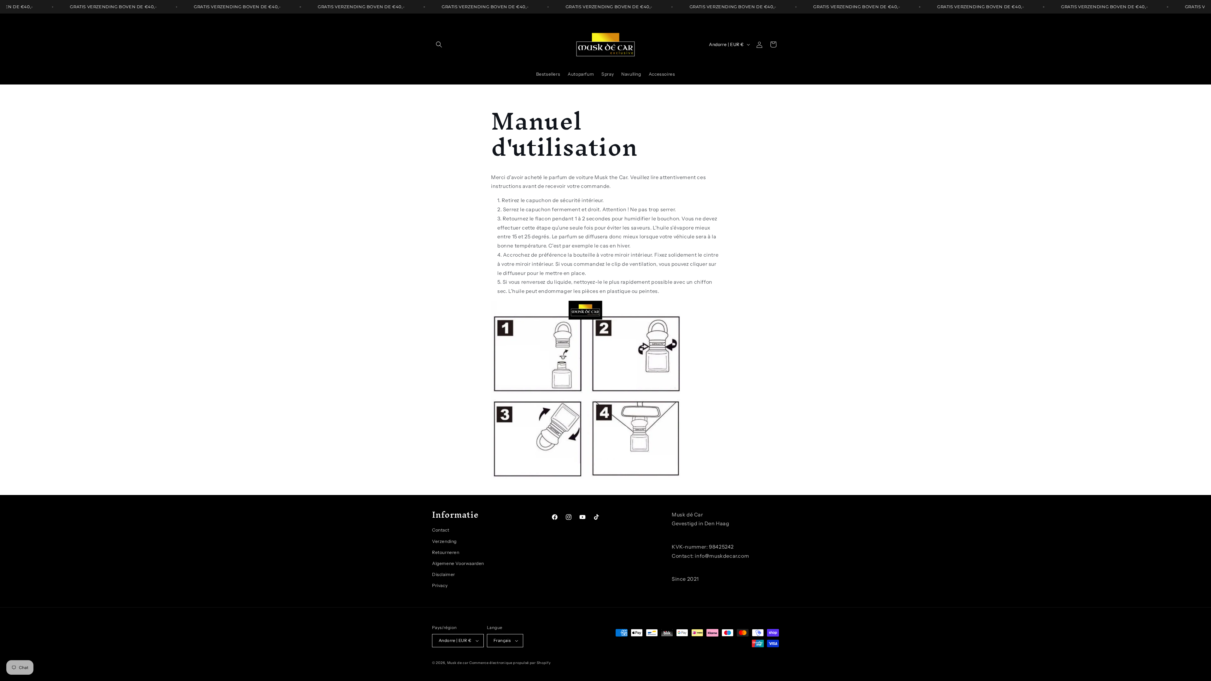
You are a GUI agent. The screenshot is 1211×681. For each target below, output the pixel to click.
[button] (439, 44)
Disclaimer (443, 575)
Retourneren (445, 552)
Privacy (440, 586)
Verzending (444, 541)
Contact (440, 530)
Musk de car (458, 663)
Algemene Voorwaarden (458, 564)
